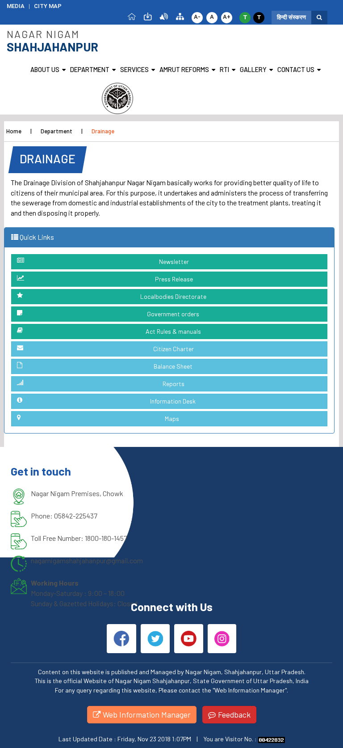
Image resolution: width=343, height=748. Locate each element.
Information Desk (173, 401)
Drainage (103, 131)
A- (197, 16)
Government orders (173, 314)
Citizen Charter (173, 349)
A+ (226, 16)
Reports (173, 383)
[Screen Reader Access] (163, 16)
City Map (48, 6)
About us (44, 69)
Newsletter (174, 261)
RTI (224, 69)
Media (16, 6)
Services (134, 69)
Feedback (233, 714)
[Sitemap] (180, 16)
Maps (172, 418)
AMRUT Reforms (184, 69)
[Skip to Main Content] (147, 16)
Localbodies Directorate (173, 296)
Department (89, 69)
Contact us (295, 69)
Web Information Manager (146, 714)
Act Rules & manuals (173, 331)
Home (13, 131)
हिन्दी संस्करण (291, 17)
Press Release (174, 279)
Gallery (253, 69)
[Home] (131, 16)
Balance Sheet (173, 366)
